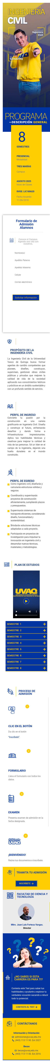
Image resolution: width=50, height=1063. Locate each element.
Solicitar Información (26, 297)
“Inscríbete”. (14, 737)
